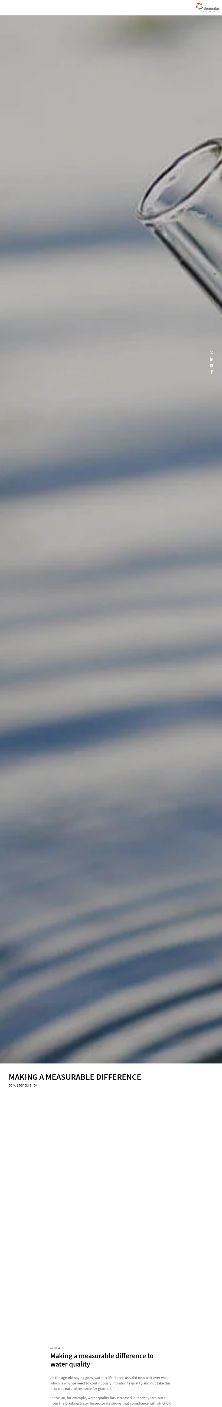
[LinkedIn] (211, 359)
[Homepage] (207, 7)
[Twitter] (211, 353)
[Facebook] (211, 372)
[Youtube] (211, 365)
